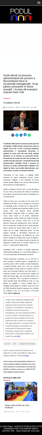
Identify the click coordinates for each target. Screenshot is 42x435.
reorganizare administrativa (27, 343)
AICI (18, 336)
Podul (26, 355)
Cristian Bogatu (10, 411)
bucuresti (7, 343)
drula (14, 343)
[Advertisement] (21, 45)
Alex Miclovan (9, 107)
